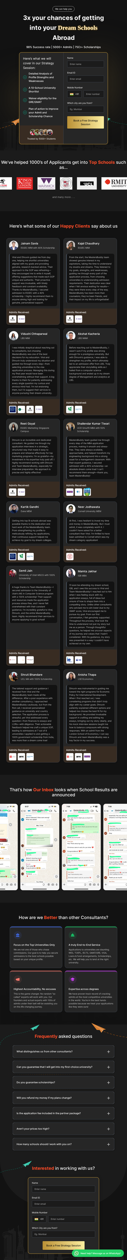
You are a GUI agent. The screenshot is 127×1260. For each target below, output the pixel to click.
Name (70, 58)
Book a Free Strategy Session (85, 122)
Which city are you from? (79, 103)
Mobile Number (75, 87)
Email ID (71, 72)
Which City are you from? (44, 1228)
